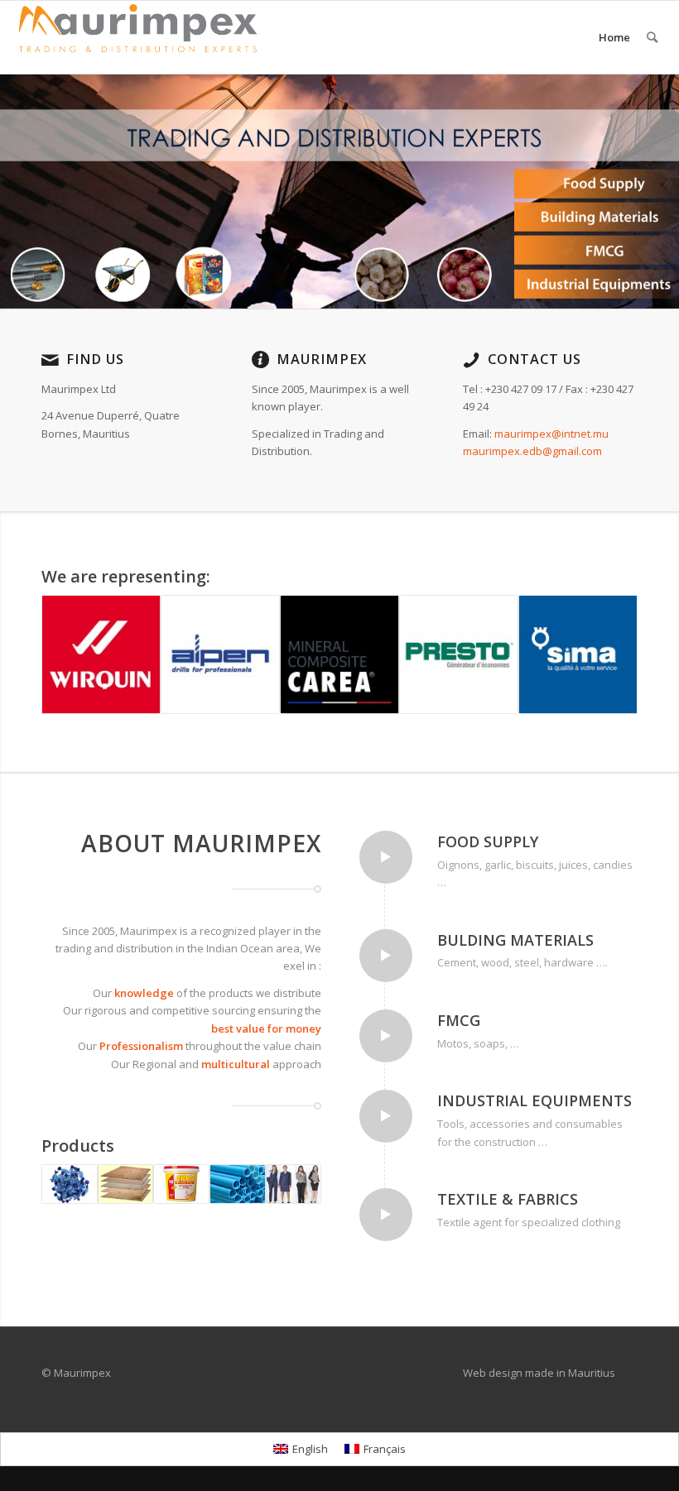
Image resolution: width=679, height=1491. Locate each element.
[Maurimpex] (137, 37)
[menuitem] (652, 37)
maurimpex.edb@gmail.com (532, 450)
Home (614, 37)
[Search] (652, 37)
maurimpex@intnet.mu (551, 433)
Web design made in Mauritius (539, 1372)
